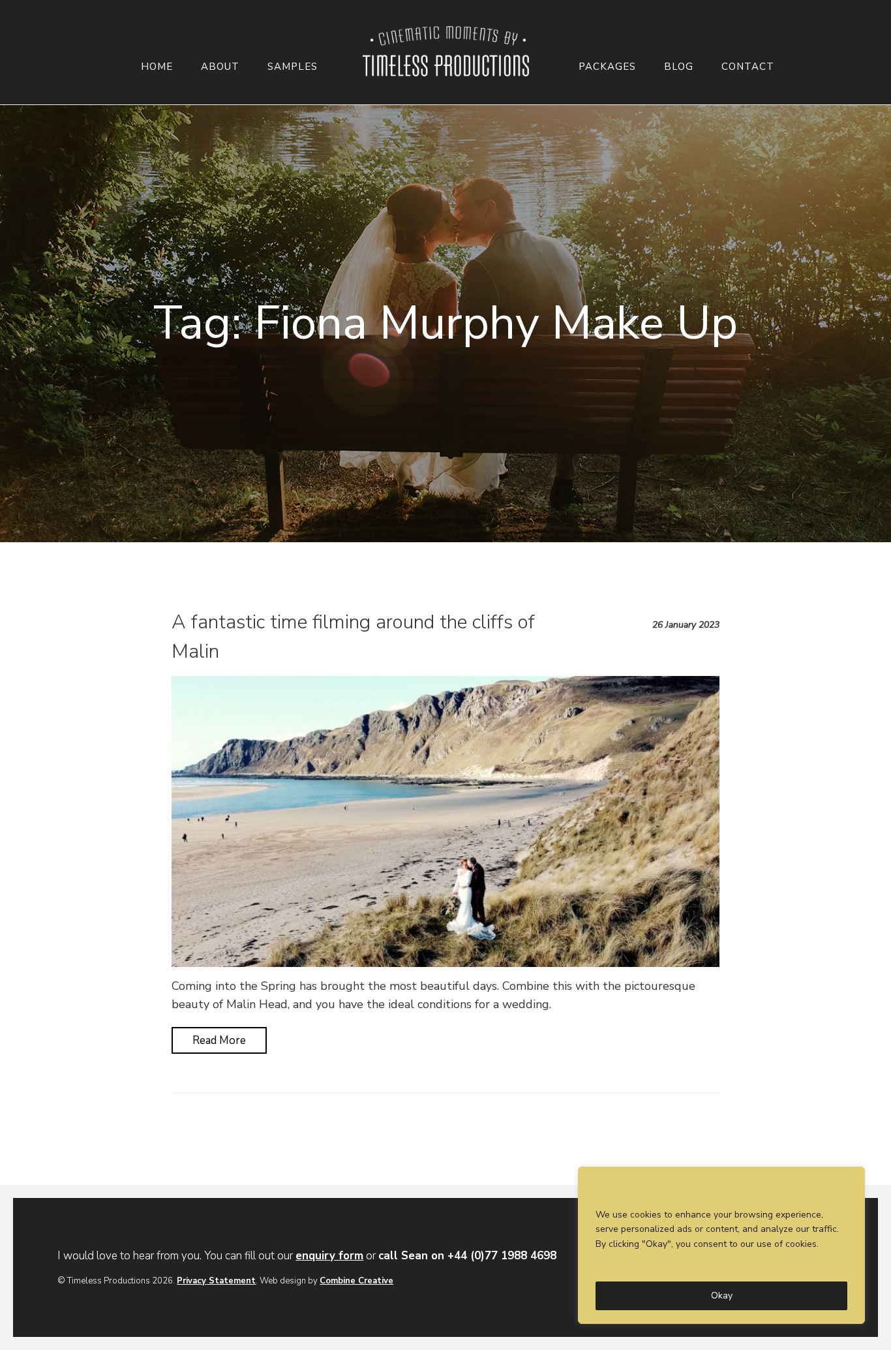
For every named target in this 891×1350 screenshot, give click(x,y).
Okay (721, 1295)
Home (157, 67)
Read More (219, 1040)
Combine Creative (356, 1281)
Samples (292, 67)
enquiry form (329, 1255)
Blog (678, 67)
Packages (607, 67)
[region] (721, 1245)
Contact (747, 67)
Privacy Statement (216, 1281)
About (220, 67)
